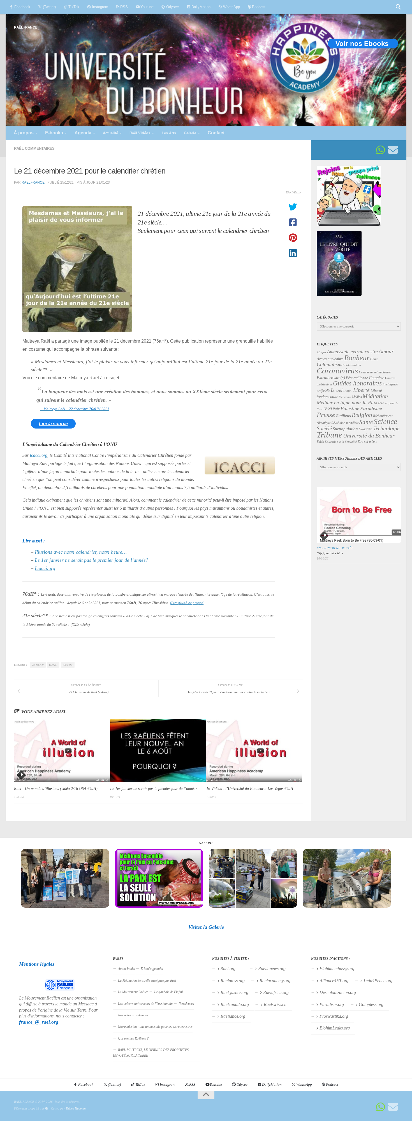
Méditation (375, 396)
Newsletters (186, 1004)
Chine (374, 359)
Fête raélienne (357, 378)
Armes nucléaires (330, 359)
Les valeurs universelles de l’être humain (145, 1004)
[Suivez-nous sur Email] (393, 150)
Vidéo (320, 442)
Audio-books (126, 969)
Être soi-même (367, 442)
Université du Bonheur (369, 435)
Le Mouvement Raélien (133, 992)
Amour (386, 351)
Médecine (345, 397)
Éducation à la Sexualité (341, 441)
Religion (362, 415)
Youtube (146, 7)
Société (324, 428)
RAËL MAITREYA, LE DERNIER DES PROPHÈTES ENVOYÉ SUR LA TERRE (151, 1052)
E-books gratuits (152, 969)
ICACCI (53, 664)
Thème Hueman (76, 1108)
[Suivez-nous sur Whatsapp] (381, 150)
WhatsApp (231, 7)
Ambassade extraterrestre (352, 351)
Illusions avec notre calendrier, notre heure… (81, 552)
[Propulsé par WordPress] (46, 1108)
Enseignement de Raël (335, 548)
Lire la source (53, 423)
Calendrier (38, 664)
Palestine (350, 408)
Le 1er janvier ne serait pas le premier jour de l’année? (91, 560)
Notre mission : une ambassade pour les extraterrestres (155, 1027)
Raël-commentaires (34, 148)
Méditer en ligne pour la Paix (347, 402)
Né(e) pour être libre (330, 553)
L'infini (347, 390)
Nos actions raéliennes (133, 1015)
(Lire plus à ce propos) (187, 603)
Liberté (361, 390)
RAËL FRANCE (25, 27)
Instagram (99, 7)
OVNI (327, 409)
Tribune (329, 434)
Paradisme (371, 408)
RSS (123, 7)
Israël (336, 390)
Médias (357, 397)
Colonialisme (330, 364)
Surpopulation (345, 428)
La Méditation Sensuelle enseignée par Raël (147, 980)
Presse (326, 414)
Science (385, 421)
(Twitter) (49, 7)
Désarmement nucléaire (375, 372)
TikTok (73, 7)
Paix (336, 409)
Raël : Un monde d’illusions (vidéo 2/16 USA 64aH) (56, 789)
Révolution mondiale (344, 423)
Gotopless (376, 377)
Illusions (68, 664)
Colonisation (352, 365)
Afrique (321, 352)
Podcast (258, 7)
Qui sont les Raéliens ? (133, 1038)
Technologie (386, 428)
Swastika (365, 429)
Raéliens (343, 415)
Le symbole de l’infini (168, 992)
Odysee (172, 7)
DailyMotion (200, 7)
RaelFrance (33, 182)
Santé (366, 422)
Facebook (21, 7)
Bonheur (356, 358)
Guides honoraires (357, 383)
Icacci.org (38, 455)
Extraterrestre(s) (331, 377)
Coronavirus (337, 370)
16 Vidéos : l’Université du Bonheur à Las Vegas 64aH (249, 789)
